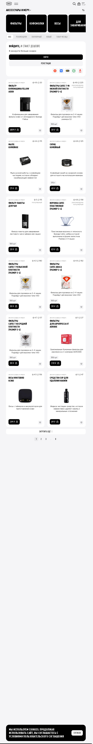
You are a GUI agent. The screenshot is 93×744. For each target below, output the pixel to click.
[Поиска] (74, 4)
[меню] (16, 4)
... (50, 439)
